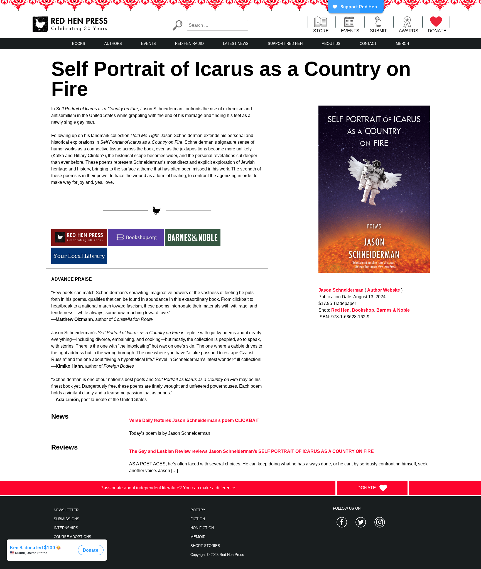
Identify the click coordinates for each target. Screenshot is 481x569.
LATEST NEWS (236, 43)
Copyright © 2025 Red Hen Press (217, 555)
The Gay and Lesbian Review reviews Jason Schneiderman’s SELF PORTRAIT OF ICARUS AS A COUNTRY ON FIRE (251, 451)
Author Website (383, 290)
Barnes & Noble (393, 310)
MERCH (402, 43)
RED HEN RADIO (189, 43)
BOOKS (78, 43)
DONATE (437, 30)
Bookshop (363, 310)
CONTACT (368, 43)
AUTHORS (113, 43)
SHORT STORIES (205, 546)
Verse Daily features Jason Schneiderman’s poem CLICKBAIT (194, 420)
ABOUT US (331, 43)
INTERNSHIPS (66, 528)
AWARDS (408, 30)
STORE (321, 30)
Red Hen (340, 310)
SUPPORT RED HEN (285, 43)
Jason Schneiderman (341, 290)
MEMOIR (197, 537)
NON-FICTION (202, 528)
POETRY (197, 510)
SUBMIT (378, 30)
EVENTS (350, 30)
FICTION (197, 519)
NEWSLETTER (66, 510)
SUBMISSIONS (66, 519)
